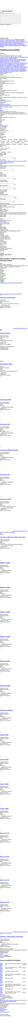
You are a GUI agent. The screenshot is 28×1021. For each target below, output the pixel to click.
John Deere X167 (1, 992)
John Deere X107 (5, 424)
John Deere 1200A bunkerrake (9, 450)
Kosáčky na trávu (15, 40)
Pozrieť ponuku (4, 952)
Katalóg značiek (12, 1001)
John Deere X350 (1, 975)
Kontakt (8, 996)
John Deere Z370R (5, 499)
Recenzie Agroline (4, 1001)
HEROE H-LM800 (5, 563)
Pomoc (4, 996)
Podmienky (2, 1000)
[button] (14, 31)
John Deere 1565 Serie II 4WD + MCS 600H (12, 537)
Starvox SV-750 (4, 833)
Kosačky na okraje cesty (5, 40)
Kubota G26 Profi (5, 333)
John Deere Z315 (1, 978)
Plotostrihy (21, 42)
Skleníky (2, 45)
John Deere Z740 (1, 989)
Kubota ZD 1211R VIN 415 (7, 297)
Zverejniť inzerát (4, 349)
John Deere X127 (5, 474)
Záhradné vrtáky (21, 44)
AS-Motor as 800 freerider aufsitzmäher (11, 936)
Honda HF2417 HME (6, 364)
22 (4, 955)
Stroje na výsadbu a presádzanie (11, 45)
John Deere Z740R (5, 399)
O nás (1, 996)
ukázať (2, 253)
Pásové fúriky (16, 42)
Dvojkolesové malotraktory (11, 44)
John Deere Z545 (1, 967)
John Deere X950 (1, 964)
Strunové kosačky (8, 42)
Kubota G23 (1, 985)
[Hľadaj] (10, 19)
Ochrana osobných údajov (11, 1000)
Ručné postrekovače (9, 43)
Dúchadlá (16, 43)
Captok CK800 (4, 735)
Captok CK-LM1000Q (6, 710)
